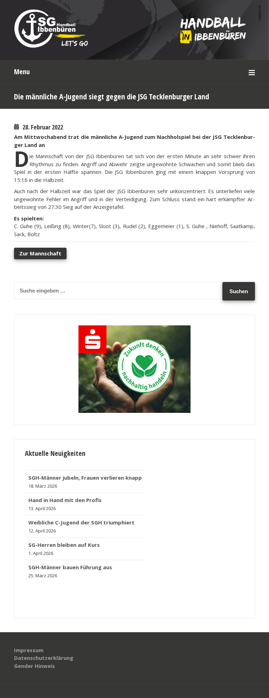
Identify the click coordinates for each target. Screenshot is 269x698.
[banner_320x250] (134, 410)
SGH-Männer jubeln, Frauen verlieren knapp (85, 474)
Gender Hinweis (34, 665)
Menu (22, 71)
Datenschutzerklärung (43, 657)
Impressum (28, 650)
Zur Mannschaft (40, 253)
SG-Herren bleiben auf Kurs (64, 541)
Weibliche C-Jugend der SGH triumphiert (81, 519)
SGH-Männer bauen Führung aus (70, 563)
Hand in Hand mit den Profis (65, 496)
